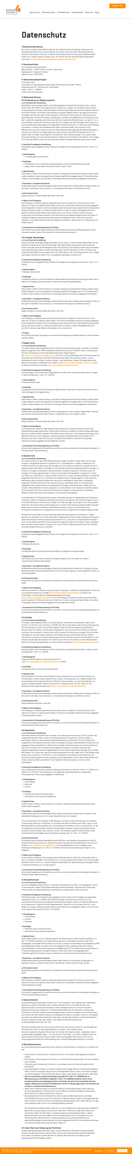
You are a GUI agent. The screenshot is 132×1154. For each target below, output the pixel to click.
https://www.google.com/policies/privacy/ (63, 365)
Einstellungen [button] (99, 1151)
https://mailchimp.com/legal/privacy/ (42, 845)
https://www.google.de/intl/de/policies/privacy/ (69, 686)
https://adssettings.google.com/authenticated (39, 598)
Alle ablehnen (110, 1151)
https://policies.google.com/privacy (85, 642)
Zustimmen (122, 1151)
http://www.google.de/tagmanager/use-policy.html (63, 255)
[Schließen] (130, 1150)
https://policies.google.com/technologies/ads (65, 593)
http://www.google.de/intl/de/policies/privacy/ (43, 662)
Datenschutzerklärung (26, 1152)
